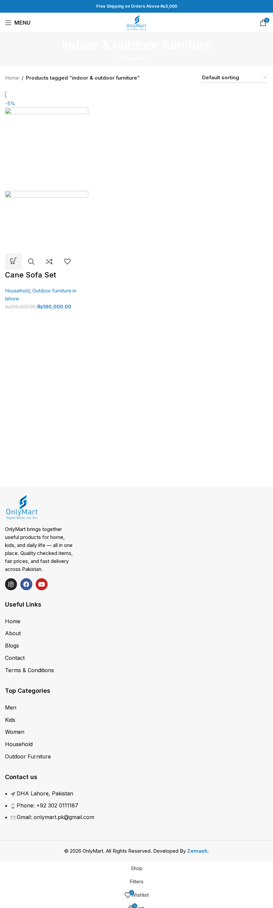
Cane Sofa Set (30, 274)
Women (14, 731)
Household (17, 290)
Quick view (31, 261)
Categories (133, 58)
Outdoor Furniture (28, 756)
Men (10, 707)
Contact (15, 658)
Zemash (197, 851)
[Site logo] (136, 22)
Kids (10, 719)
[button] (13, 261)
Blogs (12, 645)
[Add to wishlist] (67, 261)
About (13, 633)
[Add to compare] (49, 261)
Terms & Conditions (29, 670)
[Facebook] (26, 584)
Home (12, 78)
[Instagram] (11, 584)
